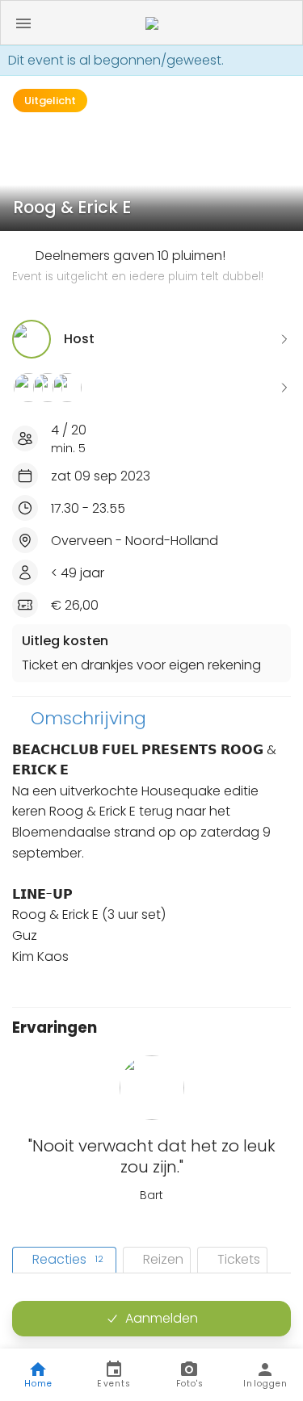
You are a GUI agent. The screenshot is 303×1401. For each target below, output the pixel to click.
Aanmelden (161, 1318)
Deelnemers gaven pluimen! (137, 265)
